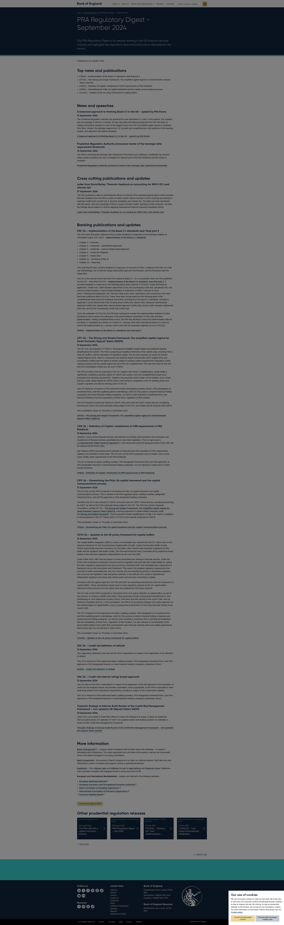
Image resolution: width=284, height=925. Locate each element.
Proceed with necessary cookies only (267, 918)
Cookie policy (237, 912)
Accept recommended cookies (242, 918)
